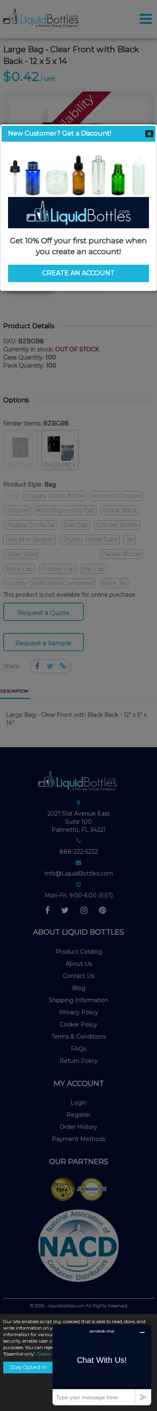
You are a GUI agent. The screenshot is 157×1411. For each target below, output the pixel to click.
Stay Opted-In (28, 1367)
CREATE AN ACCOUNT (78, 273)
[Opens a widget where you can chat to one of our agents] (102, 1364)
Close (149, 134)
